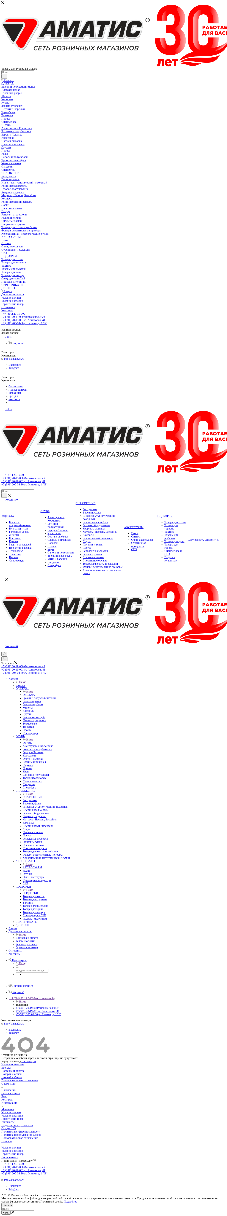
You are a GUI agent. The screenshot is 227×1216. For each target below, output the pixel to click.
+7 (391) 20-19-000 (13, 313)
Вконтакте (15, 364)
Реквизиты (8, 1121)
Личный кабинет (11, 1077)
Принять (7, 1205)
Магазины (7, 1109)
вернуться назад (11, 1061)
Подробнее (70, 1201)
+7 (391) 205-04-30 (24, 323)
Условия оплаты (11, 1112)
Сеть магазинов (10, 1093)
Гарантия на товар (12, 1118)
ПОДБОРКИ (30, 893)
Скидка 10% (8, 1128)
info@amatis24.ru (14, 358)
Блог (4, 1096)
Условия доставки (12, 1115)
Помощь (6, 1141)
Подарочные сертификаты (17, 1125)
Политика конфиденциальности (20, 1131)
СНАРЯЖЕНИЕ (33, 797)
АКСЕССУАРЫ (32, 867)
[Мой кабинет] (3, 650)
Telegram (14, 367)
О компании (8, 1083)
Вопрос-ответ (9, 1157)
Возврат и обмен (11, 1074)
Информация (9, 1102)
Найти (6, 1212)
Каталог (20, 685)
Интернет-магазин (12, 1064)
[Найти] (4, 76)
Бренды (6, 1067)
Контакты (7, 1099)
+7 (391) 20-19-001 (23, 319)
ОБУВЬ (27, 742)
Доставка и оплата (27, 937)
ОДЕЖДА (29, 694)
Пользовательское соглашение (19, 1080)
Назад (22, 681)
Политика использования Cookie (21, 1134)
